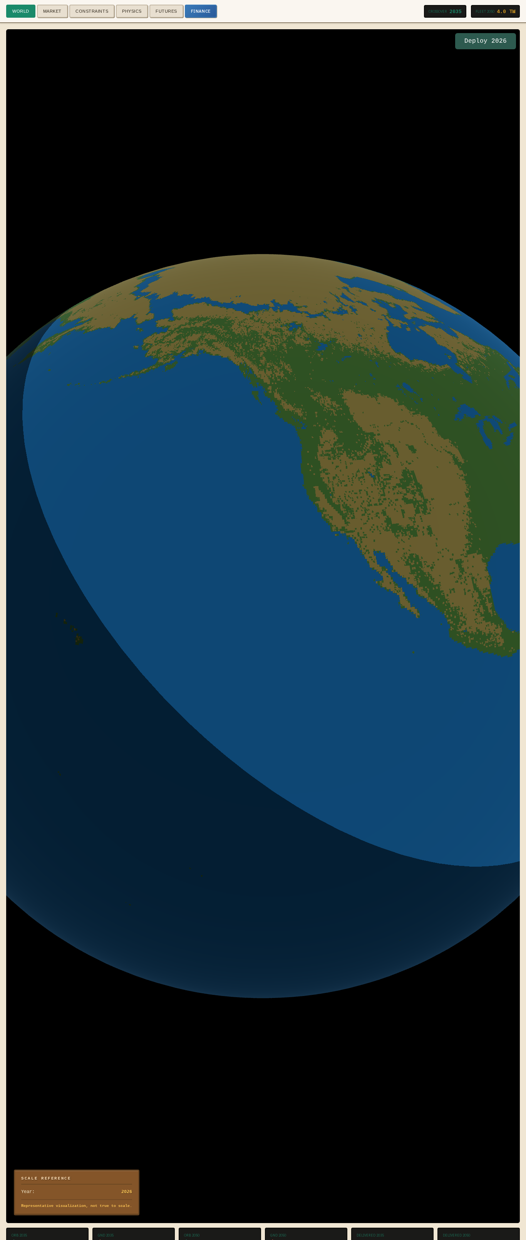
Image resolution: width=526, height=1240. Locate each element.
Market (52, 11)
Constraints (91, 11)
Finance (201, 11)
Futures (166, 11)
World (20, 11)
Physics (132, 11)
